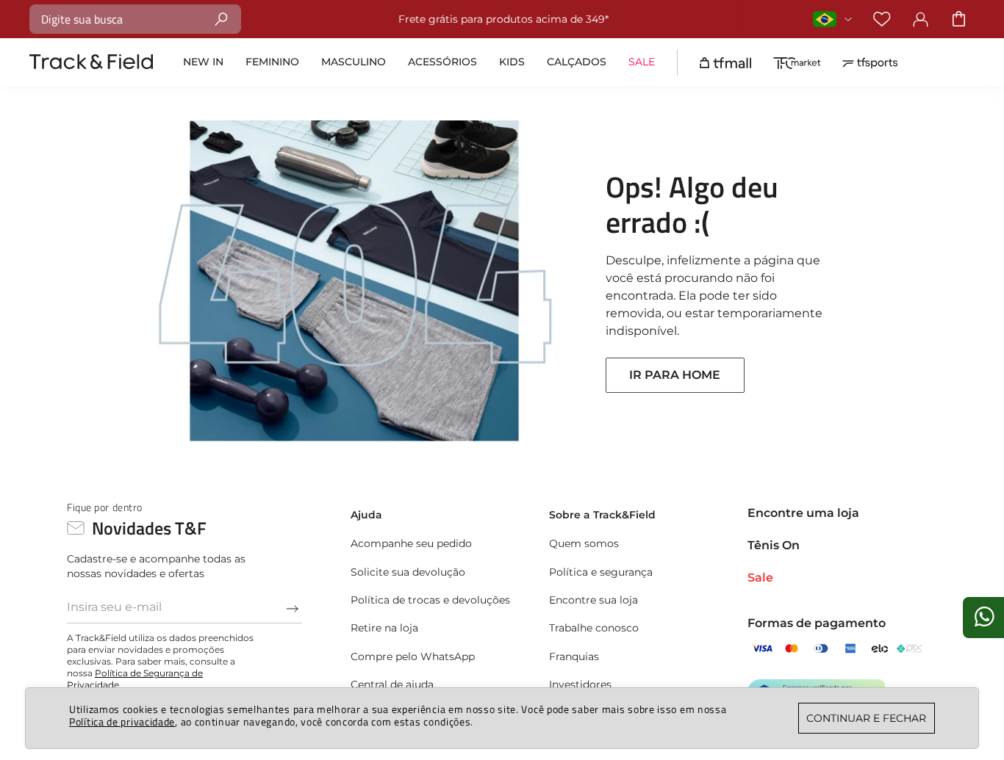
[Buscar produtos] (221, 19)
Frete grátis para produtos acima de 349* (362, 19)
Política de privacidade (122, 721)
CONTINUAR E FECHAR (866, 718)
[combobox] (135, 19)
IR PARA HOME (674, 375)
